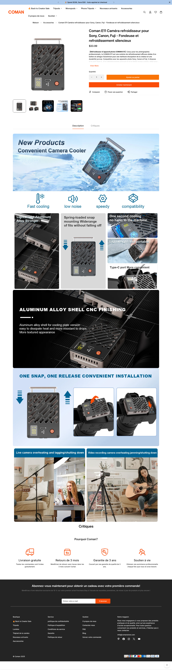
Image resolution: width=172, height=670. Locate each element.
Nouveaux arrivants (108, 8)
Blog (84, 633)
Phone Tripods (87, 8)
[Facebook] (124, 639)
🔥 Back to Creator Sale (38, 8)
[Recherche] (144, 12)
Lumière (16, 629)
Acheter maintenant (124, 85)
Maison (36, 22)
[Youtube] (139, 639)
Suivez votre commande (91, 637)
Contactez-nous (88, 625)
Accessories (126, 8)
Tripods (56, 8)
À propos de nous (36, 16)
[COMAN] (16, 12)
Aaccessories (18, 641)
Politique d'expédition (56, 625)
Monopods (70, 8)
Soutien (51, 16)
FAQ (84, 629)
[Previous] (58, 2)
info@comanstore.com (126, 635)
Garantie (51, 633)
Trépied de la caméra (21, 633)
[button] (161, 12)
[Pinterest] (118, 639)
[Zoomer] (78, 32)
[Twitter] (134, 639)
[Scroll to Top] (167, 657)
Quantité (92, 72)
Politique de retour (55, 637)
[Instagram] (129, 639)
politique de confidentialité (58, 621)
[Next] (113, 2)
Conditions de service (56, 629)
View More (94, 66)
